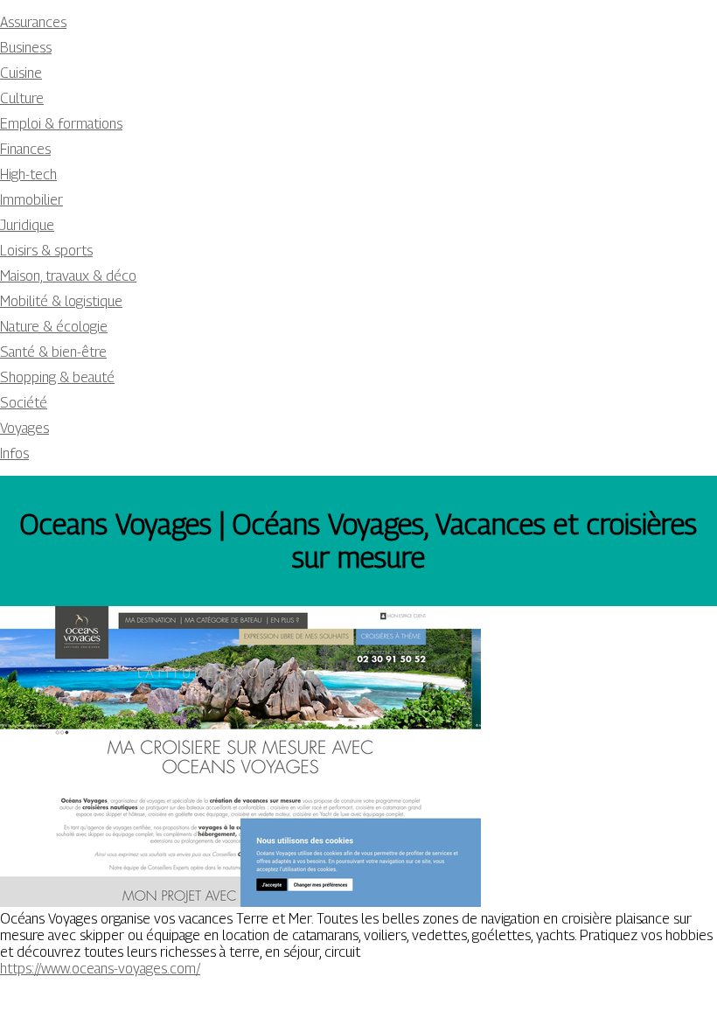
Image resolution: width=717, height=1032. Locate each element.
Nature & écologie (54, 326)
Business (26, 47)
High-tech (28, 174)
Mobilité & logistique (61, 301)
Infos (14, 453)
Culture (22, 98)
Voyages (24, 428)
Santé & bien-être (53, 352)
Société (23, 402)
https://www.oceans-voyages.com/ (100, 968)
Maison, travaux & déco (68, 276)
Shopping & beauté (57, 377)
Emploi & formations (61, 123)
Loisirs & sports (46, 250)
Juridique (27, 225)
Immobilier (31, 200)
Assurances (33, 22)
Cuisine (21, 73)
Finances (25, 149)
